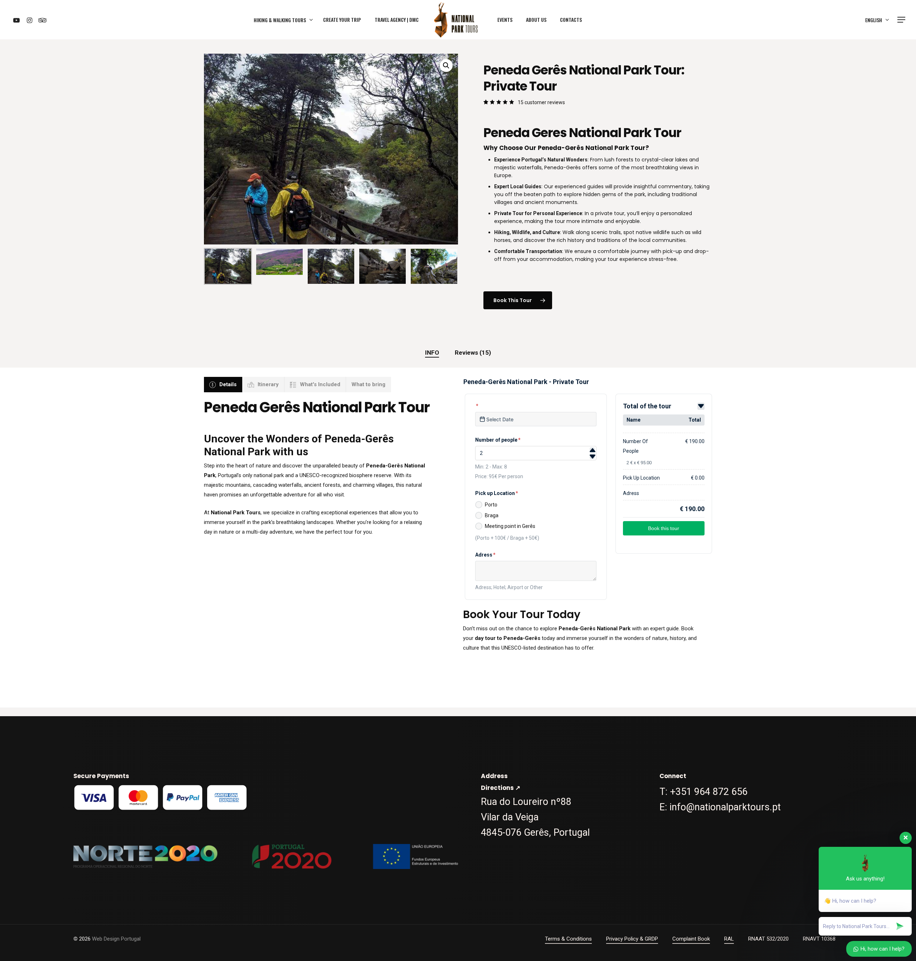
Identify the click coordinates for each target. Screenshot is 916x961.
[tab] (432, 352)
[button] (901, 20)
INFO (432, 352)
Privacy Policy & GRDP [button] (632, 939)
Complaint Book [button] (691, 939)
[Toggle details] (701, 406)
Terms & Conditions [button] (568, 939)
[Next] (446, 266)
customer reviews (541, 102)
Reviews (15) (473, 352)
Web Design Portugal (116, 939)
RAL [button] (729, 939)
